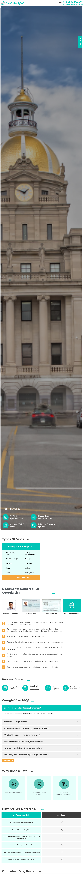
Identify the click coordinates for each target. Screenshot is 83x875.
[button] (60, 3)
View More (8, 760)
